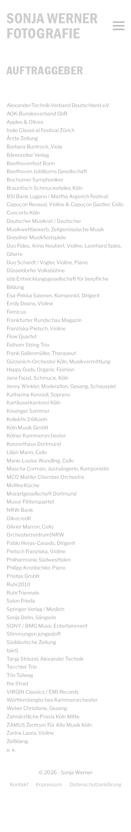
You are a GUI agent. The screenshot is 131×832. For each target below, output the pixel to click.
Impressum (49, 784)
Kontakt (19, 784)
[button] (118, 25)
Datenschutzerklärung (96, 784)
